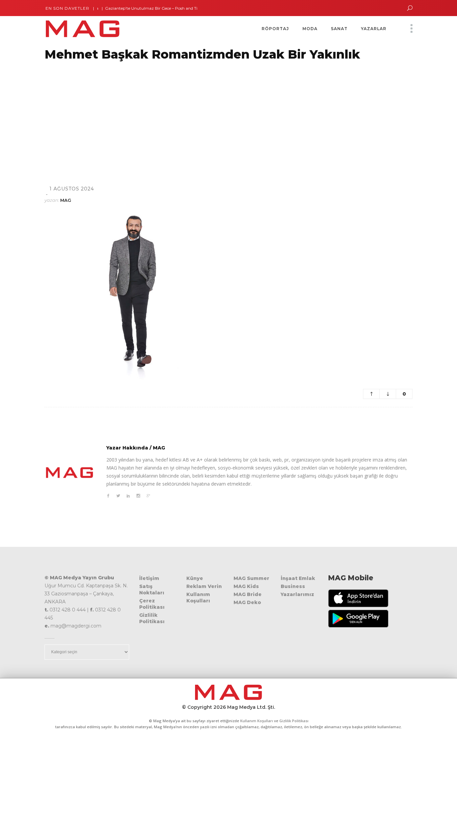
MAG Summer (251, 578)
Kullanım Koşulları (198, 597)
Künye (194, 578)
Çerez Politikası (152, 604)
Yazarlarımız (297, 594)
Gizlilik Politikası (152, 618)
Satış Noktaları (151, 589)
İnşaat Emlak (298, 578)
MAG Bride (248, 594)
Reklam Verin (204, 586)
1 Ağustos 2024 (72, 189)
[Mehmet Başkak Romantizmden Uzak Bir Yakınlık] (69, 472)
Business (293, 586)
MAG (65, 200)
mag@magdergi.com (76, 626)
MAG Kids (246, 586)
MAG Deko (247, 602)
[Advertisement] (200, 115)
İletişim (149, 578)
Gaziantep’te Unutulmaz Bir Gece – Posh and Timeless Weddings (157, 8)
